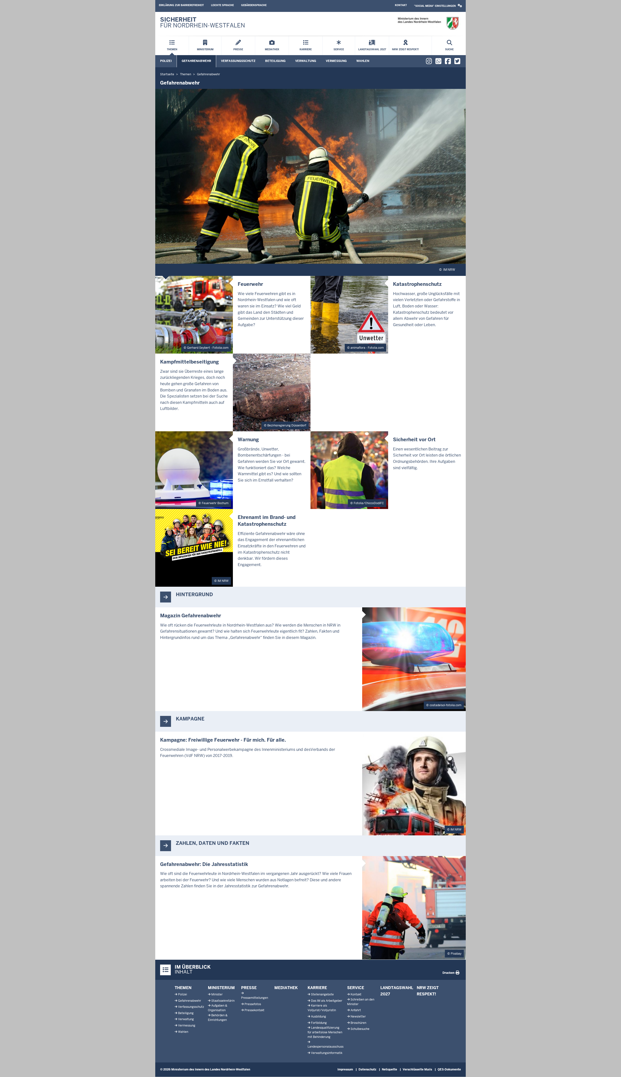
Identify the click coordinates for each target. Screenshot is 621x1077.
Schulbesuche (360, 1029)
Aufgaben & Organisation (217, 1008)
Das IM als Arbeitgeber (326, 1001)
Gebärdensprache (254, 5)
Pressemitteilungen (254, 998)
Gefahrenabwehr (196, 61)
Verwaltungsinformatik (326, 1053)
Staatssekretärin (223, 1001)
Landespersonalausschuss (325, 1047)
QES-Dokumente (449, 1069)
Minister (217, 994)
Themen (183, 987)
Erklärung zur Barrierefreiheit (181, 5)
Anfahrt (356, 1010)
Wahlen (362, 61)
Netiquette (389, 1069)
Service (355, 987)
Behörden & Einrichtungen (218, 1017)
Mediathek (286, 987)
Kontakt (401, 5)
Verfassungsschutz (238, 61)
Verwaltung (305, 61)
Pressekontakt (254, 1010)
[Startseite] (428, 23)
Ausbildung (318, 1016)
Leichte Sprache (222, 5)
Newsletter (358, 1016)
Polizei (166, 61)
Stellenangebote (322, 994)
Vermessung (336, 61)
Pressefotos (253, 1004)
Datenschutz (367, 1069)
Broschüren (358, 1023)
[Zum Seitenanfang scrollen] (611, 1068)
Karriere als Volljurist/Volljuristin (322, 1008)
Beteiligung (275, 61)
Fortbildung (319, 1023)
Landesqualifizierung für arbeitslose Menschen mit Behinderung (325, 1032)
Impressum (345, 1069)
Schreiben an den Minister (360, 1002)
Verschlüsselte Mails (417, 1069)
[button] (438, 6)
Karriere (317, 987)
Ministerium (221, 987)
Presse (249, 987)
